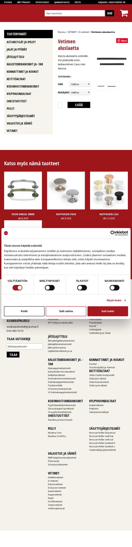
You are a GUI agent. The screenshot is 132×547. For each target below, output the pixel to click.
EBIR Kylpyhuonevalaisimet (62, 457)
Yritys (78, 2)
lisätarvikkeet (96, 405)
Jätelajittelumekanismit (60, 344)
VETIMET (72, 32)
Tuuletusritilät (55, 385)
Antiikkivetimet (55, 477)
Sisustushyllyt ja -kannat (102, 367)
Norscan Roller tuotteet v (102, 446)
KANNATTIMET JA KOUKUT (23, 71)
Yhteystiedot (42, 2)
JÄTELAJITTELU (15, 57)
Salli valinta (66, 311)
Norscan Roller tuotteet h (102, 443)
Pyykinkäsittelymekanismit (62, 405)
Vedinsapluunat (56, 508)
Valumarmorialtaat (99, 412)
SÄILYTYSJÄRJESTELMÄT (21, 116)
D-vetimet (84, 32)
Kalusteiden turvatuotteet (61, 371)
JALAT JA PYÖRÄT (17, 49)
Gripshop (10, 13)
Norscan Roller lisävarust (102, 432)
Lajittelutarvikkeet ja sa (60, 351)
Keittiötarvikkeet (56, 375)
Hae (109, 13)
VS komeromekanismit (59, 388)
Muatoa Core (55, 432)
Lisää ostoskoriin (78, 105)
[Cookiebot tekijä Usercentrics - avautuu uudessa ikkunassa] (113, 233)
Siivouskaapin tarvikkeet (61, 408)
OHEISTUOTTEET (17, 101)
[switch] (50, 287)
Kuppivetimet (55, 494)
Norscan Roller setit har (101, 436)
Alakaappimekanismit (59, 368)
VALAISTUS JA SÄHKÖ (19, 123)
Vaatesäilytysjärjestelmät (102, 449)
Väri (60, 84)
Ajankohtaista (61, 2)
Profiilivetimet (55, 501)
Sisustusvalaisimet (58, 464)
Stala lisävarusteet (99, 381)
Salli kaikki (107, 311)
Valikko (49, 42)
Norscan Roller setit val (101, 439)
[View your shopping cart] (124, 10)
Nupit (50, 498)
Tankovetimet (55, 504)
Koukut (93, 363)
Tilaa (13, 354)
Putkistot (93, 408)
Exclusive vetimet (57, 487)
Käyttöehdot (23, 2)
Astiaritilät (53, 319)
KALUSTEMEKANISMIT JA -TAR (25, 64)
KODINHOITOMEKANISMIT (23, 86)
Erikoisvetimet (55, 484)
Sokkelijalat (95, 329)
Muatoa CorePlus (57, 436)
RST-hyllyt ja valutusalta (60, 322)
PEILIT (10, 108)
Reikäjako (63, 92)
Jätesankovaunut (57, 347)
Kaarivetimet (54, 491)
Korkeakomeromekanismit (62, 378)
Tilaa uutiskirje (18, 339)
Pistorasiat (53, 461)
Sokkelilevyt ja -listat (99, 332)
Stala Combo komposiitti (101, 375)
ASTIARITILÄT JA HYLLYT (21, 42)
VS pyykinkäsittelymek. (60, 412)
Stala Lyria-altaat (98, 385)
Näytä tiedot (114, 300)
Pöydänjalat (95, 322)
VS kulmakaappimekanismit (62, 392)
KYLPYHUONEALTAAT (19, 94)
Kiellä (24, 311)
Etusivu (8, 2)
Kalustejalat (95, 319)
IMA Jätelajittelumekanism (61, 340)
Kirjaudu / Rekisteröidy (110, 2)
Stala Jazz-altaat (97, 378)
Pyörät (92, 326)
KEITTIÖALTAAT (16, 79)
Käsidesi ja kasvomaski (60, 419)
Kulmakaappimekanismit (61, 381)
